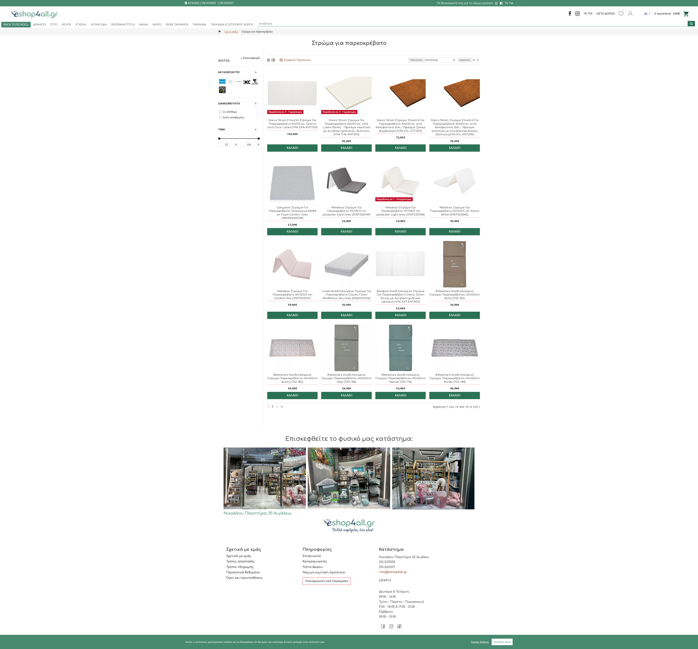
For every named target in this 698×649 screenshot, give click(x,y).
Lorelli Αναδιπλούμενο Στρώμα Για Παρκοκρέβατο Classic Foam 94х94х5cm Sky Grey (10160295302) (346, 295)
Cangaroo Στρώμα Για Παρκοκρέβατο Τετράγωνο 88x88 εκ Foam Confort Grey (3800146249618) (292, 213)
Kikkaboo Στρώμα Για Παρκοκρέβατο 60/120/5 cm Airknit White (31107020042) (454, 211)
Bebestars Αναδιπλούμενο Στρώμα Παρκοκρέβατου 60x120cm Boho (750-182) (455, 295)
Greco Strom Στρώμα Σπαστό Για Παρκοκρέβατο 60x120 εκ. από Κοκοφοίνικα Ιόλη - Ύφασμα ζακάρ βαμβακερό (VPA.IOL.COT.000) (401, 126)
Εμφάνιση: (465, 59)
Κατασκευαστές (229, 72)
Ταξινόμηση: (416, 59)
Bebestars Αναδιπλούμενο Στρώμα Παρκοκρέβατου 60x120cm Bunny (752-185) (292, 378)
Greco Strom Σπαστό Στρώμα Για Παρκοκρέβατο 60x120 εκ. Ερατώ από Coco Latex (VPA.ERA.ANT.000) (292, 124)
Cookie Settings (480, 641)
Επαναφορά (251, 58)
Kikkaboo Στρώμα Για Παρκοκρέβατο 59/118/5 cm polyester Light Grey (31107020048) (400, 211)
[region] (349, 642)
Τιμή (221, 129)
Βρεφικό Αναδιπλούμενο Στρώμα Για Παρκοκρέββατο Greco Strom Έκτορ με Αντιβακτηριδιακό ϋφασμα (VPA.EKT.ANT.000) (400, 296)
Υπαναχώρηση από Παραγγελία (326, 581)
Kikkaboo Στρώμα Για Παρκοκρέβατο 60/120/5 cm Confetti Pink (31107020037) (292, 295)
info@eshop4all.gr (393, 572)
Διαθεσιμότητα (229, 103)
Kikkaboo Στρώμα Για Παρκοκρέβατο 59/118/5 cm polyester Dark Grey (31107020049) (346, 211)
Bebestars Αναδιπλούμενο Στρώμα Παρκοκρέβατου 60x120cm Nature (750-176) (400, 378)
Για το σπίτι (231, 31)
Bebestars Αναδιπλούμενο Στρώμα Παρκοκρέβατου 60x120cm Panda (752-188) (455, 378)
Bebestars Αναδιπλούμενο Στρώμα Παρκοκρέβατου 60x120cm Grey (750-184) (346, 378)
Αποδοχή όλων (502, 641)
